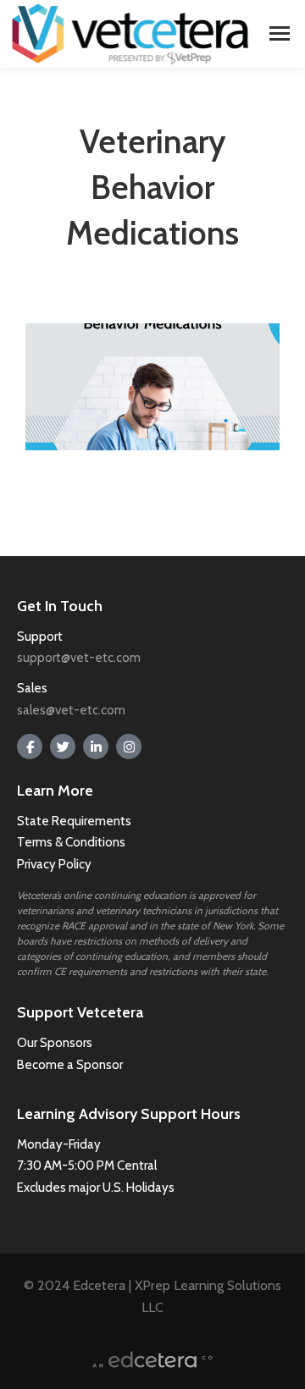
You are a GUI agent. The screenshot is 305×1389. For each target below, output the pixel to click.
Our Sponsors (54, 1042)
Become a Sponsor (70, 1064)
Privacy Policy (54, 864)
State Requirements (74, 821)
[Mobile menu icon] (280, 33)
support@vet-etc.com (79, 657)
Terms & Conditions (72, 842)
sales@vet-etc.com (71, 710)
